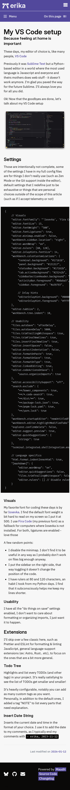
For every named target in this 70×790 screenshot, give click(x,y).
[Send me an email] (22, 774)
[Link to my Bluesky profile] (6, 774)
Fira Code (25, 521)
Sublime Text (36, 64)
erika (18, 5)
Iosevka (13, 512)
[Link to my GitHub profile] (14, 774)
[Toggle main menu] (65, 5)
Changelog (46, 778)
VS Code (21, 56)
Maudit (61, 769)
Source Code (48, 774)
